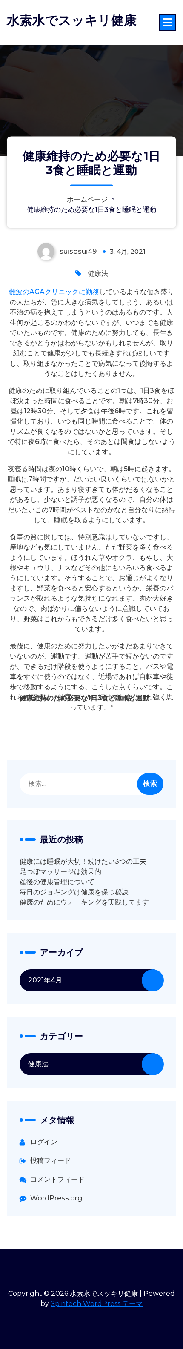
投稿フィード (50, 1161)
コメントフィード (57, 1179)
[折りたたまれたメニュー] (167, 22)
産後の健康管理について (57, 882)
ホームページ (87, 199)
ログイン (43, 1142)
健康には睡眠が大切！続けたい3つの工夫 (83, 861)
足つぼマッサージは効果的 (60, 872)
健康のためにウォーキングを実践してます (84, 902)
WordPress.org (56, 1198)
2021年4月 (45, 980)
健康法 (98, 273)
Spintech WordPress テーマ (97, 1304)
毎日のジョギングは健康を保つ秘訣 (74, 892)
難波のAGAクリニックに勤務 (54, 292)
